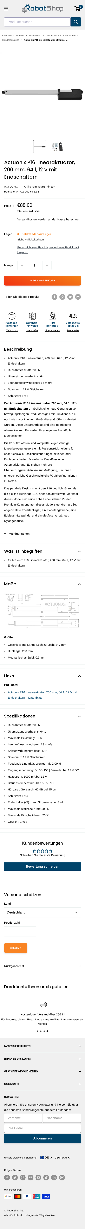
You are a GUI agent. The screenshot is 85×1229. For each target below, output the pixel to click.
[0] (77, 8)
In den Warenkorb (42, 280)
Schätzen (15, 948)
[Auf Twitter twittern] (70, 297)
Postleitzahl (12, 922)
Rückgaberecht (14, 966)
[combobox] (37, 21)
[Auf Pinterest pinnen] (62, 297)
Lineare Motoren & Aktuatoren (61, 35)
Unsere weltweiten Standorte (20, 1157)
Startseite (7, 35)
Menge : (9, 265)
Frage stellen (52, 330)
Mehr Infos (12, 330)
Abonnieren (42, 1138)
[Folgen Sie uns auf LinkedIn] (54, 1177)
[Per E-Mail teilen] (78, 297)
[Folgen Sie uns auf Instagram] (23, 1177)
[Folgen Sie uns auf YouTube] (38, 1177)
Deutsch (61, 1157)
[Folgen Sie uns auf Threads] (62, 1177)
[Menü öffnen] (6, 8)
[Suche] (76, 21)
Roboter (20, 35)
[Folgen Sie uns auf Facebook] (7, 1177)
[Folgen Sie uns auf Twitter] (15, 1177)
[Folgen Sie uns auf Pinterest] (30, 1177)
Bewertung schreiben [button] (42, 866)
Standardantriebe (10, 40)
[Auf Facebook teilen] (54, 297)
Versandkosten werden (32, 219)
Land (7, 903)
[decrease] (22, 265)
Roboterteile (35, 35)
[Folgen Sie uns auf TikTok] (46, 1177)
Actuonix (11, 186)
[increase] (47, 265)
